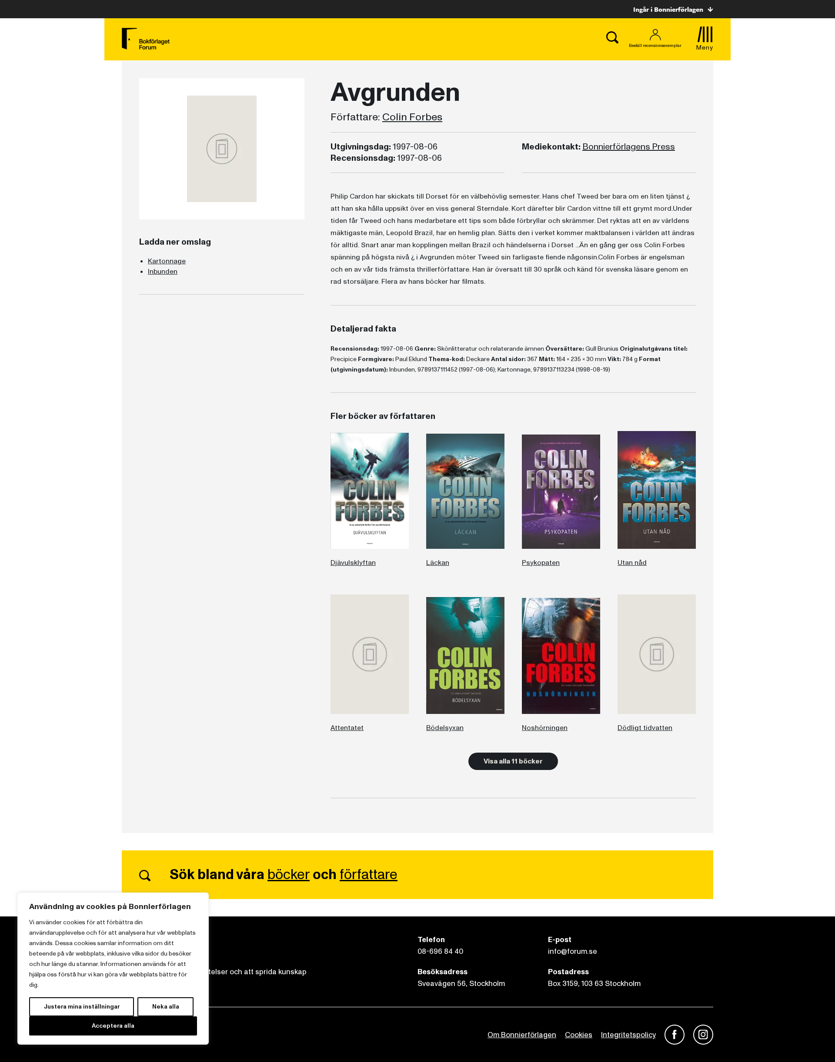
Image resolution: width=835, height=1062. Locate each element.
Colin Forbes (412, 117)
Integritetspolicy (628, 1035)
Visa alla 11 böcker (513, 761)
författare (368, 874)
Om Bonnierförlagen (522, 1035)
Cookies (578, 1035)
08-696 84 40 (440, 951)
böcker (288, 874)
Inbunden (162, 271)
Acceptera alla (113, 1026)
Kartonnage (167, 261)
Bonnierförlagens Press (628, 147)
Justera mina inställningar (82, 1006)
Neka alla (165, 1006)
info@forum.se (572, 951)
